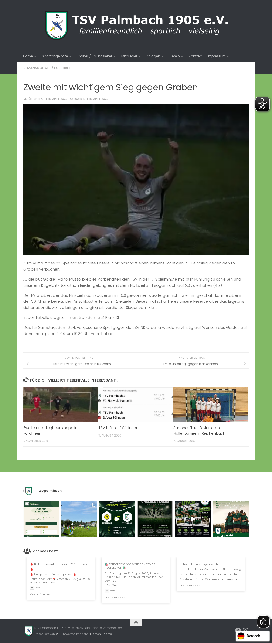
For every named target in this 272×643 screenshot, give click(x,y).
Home (28, 56)
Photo (38, 587)
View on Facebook (40, 594)
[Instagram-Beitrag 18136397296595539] (117, 519)
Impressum (217, 56)
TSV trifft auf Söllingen (118, 427)
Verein (174, 56)
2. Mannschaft (37, 67)
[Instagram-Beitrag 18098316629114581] (41, 519)
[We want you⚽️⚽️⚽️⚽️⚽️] (155, 519)
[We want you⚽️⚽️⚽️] (231, 519)
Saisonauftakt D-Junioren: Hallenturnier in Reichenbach (199, 430)
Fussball (62, 67)
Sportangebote (55, 56)
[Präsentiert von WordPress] (57, 634)
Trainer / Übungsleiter (94, 56)
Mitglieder (129, 56)
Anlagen (153, 56)
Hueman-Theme (100, 634)
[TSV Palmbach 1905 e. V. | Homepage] (136, 26)
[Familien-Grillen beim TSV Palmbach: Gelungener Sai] (79, 519)
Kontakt (195, 56)
